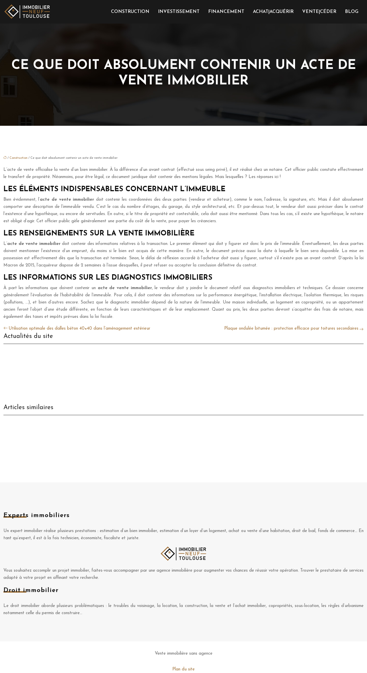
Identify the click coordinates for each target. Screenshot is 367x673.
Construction (130, 11)
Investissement (179, 11)
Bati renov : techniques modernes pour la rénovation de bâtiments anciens (72, 450)
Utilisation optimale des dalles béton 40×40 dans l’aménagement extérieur (79, 328)
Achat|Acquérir (273, 11)
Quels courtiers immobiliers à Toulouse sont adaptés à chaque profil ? (69, 350)
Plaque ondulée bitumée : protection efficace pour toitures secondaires (291, 328)
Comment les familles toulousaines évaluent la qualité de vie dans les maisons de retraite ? (89, 360)
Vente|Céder (319, 11)
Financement (226, 11)
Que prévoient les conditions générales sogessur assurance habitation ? (70, 388)
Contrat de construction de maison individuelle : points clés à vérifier (67, 440)
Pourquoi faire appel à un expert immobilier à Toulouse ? (57, 379)
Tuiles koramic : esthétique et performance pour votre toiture (61, 421)
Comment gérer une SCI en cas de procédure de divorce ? (58, 369)
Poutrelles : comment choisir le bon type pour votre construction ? (64, 431)
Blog (351, 11)
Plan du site (183, 669)
